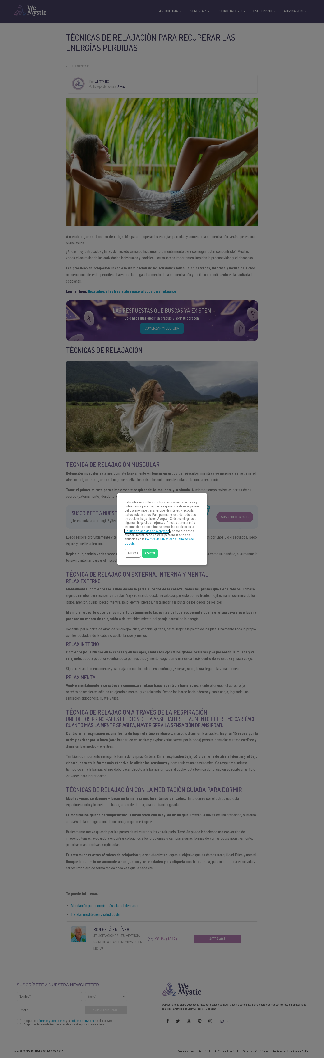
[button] (133, 553)
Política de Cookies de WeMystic (147, 531)
